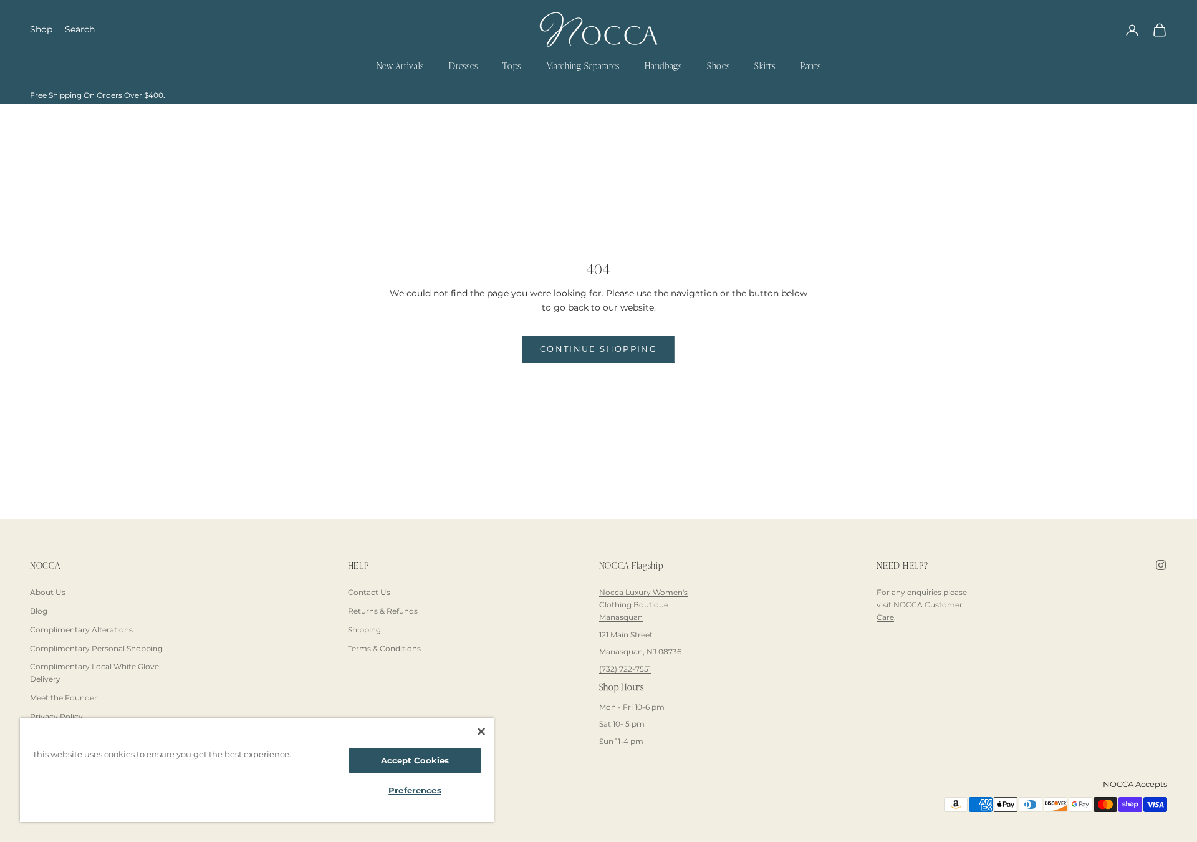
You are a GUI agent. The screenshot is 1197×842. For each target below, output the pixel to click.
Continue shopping (598, 349)
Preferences (414, 790)
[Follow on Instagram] (1161, 565)
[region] (257, 770)
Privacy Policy (56, 716)
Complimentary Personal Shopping (96, 648)
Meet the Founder (63, 697)
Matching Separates (583, 66)
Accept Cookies (415, 760)
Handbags (663, 66)
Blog (38, 611)
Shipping (364, 629)
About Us (47, 592)
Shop (41, 29)
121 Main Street (626, 634)
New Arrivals (401, 66)
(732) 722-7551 (625, 669)
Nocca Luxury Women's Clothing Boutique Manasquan (643, 605)
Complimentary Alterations (81, 629)
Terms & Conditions (384, 648)
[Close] (481, 731)
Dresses (463, 66)
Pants (810, 66)
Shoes (718, 66)
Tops (511, 66)
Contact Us (369, 592)
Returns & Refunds (383, 611)
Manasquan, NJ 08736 (640, 651)
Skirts (764, 66)
